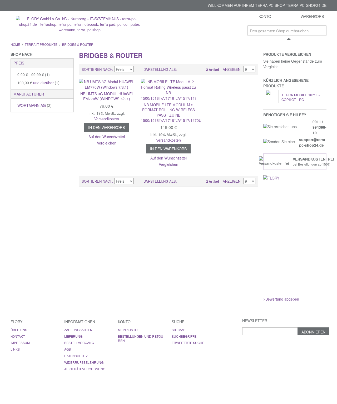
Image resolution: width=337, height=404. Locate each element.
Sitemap (178, 329)
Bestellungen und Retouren (140, 338)
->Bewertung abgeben (294, 296)
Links (15, 349)
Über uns (19, 329)
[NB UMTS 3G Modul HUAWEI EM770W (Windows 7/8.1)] (106, 84)
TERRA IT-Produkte (41, 44)
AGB (67, 349)
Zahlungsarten (78, 329)
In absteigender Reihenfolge (138, 69)
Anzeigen (231, 69)
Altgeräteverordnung (84, 369)
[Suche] (321, 30)
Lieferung (73, 336)
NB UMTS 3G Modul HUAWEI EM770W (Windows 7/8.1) (106, 96)
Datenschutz (76, 355)
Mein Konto (127, 329)
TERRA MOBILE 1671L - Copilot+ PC (300, 97)
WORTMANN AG (34, 105)
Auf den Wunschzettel (106, 136)
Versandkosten (106, 118)
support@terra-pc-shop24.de (312, 142)
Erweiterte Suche (188, 342)
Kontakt (18, 336)
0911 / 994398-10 (319, 127)
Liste (191, 69)
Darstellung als (159, 69)
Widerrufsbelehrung (83, 362)
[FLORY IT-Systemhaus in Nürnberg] (294, 184)
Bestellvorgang (79, 342)
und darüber (38, 82)
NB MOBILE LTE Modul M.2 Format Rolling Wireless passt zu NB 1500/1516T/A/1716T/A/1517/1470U (171, 112)
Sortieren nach (97, 69)
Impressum (20, 342)
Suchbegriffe (184, 336)
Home (15, 44)
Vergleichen (106, 143)
